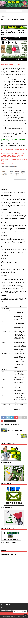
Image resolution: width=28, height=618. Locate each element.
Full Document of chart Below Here (9, 163)
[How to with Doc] (14, 5)
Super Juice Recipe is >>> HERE (10, 64)
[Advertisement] (11, 580)
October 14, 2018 (5, 23)
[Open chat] (25, 615)
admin (12, 23)
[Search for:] (14, 10)
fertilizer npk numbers (10, 421)
